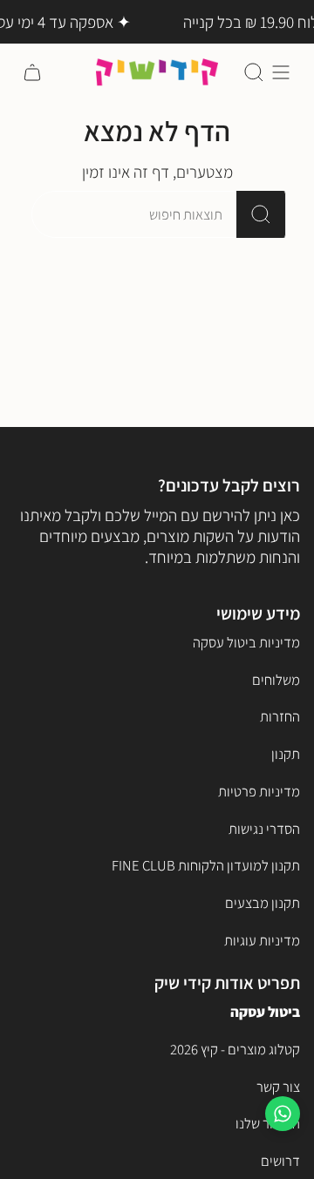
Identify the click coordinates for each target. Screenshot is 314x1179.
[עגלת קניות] (32, 72)
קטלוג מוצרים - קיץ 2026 (235, 1049)
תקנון (285, 753)
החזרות (280, 716)
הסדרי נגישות (264, 828)
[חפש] (261, 214)
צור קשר (278, 1086)
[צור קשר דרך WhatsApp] (282, 1113)
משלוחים (276, 679)
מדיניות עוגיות (262, 940)
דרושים (280, 1160)
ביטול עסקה (265, 1011)
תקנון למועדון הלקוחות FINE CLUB (206, 865)
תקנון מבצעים (262, 902)
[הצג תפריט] (280, 72)
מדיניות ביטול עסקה (246, 642)
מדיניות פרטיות (259, 791)
